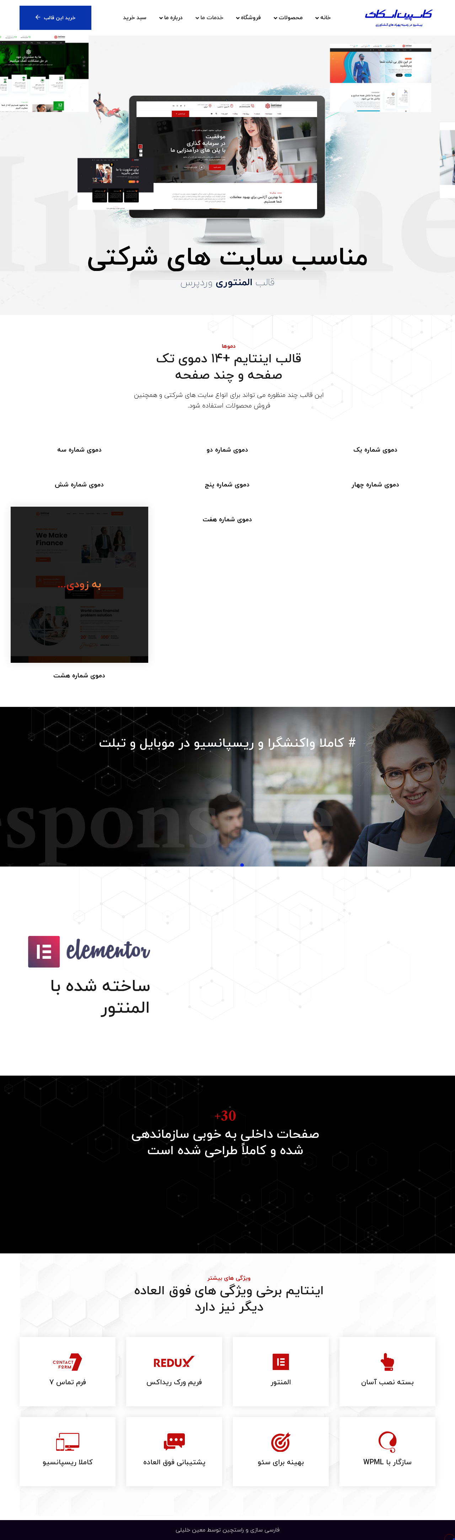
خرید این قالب (59, 18)
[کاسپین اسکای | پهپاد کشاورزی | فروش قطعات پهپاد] (399, 17)
